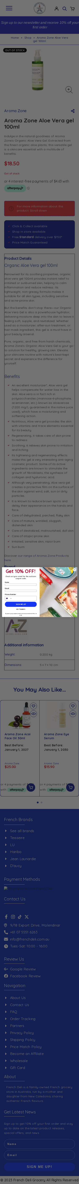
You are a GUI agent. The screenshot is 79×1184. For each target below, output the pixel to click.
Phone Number (10, 594)
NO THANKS (20, 609)
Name (7, 582)
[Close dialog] (74, 569)
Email (7, 588)
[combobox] (8, 598)
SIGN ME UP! (21, 604)
